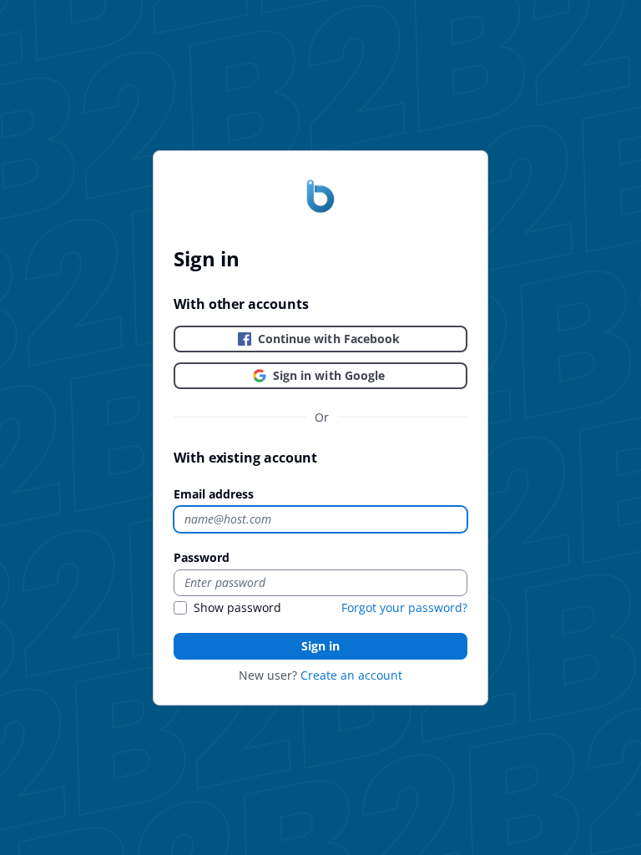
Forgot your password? (404, 607)
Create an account (351, 675)
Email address (214, 494)
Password (202, 557)
